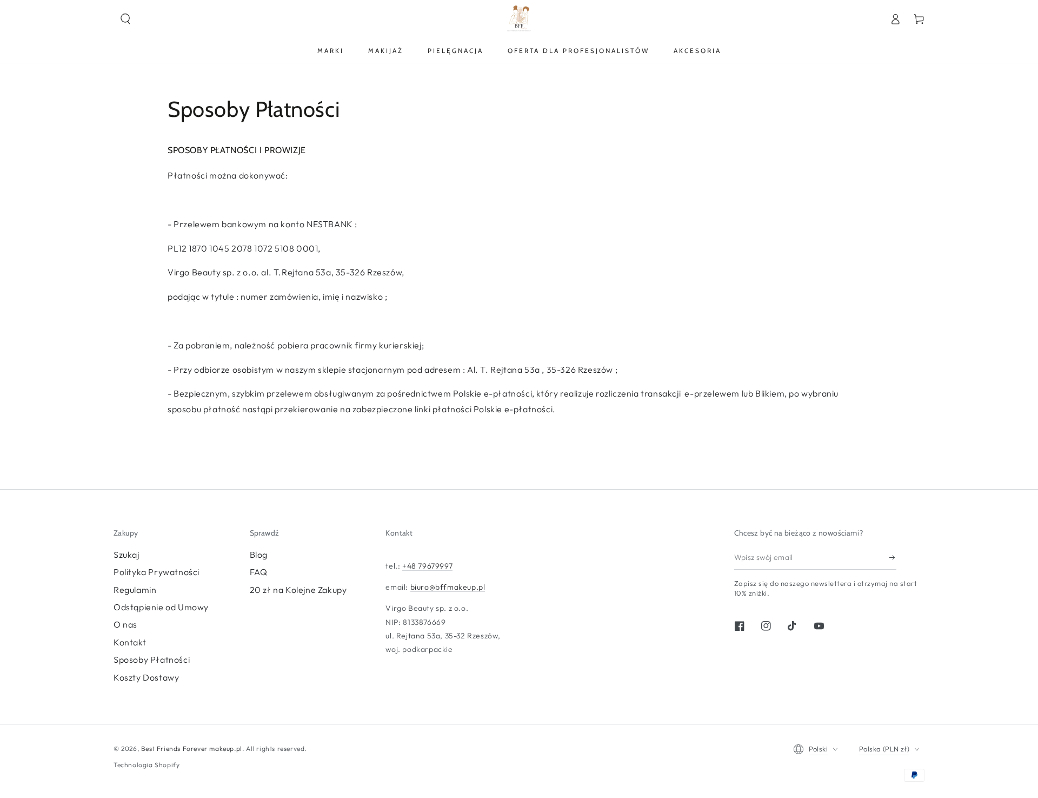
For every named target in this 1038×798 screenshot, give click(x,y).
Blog (259, 554)
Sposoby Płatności (152, 659)
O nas (125, 624)
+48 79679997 (427, 566)
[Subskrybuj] (892, 558)
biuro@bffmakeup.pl (447, 587)
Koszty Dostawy (146, 677)
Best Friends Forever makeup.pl (191, 748)
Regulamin (135, 589)
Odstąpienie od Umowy (161, 607)
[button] (125, 19)
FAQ (259, 571)
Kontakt (130, 642)
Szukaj (126, 554)
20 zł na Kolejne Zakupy (298, 589)
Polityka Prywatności (156, 571)
